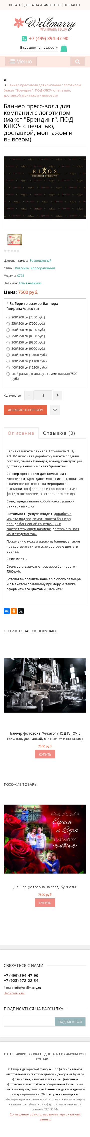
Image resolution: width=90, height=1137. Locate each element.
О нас (9, 1054)
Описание (21, 433)
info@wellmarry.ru (27, 988)
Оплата (14, 5)
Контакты (72, 5)
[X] (21, 611)
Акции (21, 1054)
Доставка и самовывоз (42, 5)
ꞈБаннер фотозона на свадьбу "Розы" (45, 887)
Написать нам (14, 993)
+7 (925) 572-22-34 (21, 980)
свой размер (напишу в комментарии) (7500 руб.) (44, 376)
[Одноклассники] (14, 611)
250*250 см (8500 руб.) (28, 336)
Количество (12, 395)
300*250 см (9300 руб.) (28, 342)
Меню (23, 61)
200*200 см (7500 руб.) (28, 317)
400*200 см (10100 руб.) (29, 355)
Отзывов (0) (59, 433)
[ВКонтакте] (7, 611)
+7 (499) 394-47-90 (48, 38)
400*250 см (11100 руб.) (29, 361)
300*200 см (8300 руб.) (28, 330)
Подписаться (70, 1021)
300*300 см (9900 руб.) (28, 348)
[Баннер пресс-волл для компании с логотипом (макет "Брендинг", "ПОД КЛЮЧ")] (45, 187)
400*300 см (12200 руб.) (29, 367)
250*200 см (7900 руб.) (28, 323)
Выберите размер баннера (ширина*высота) (32, 306)
